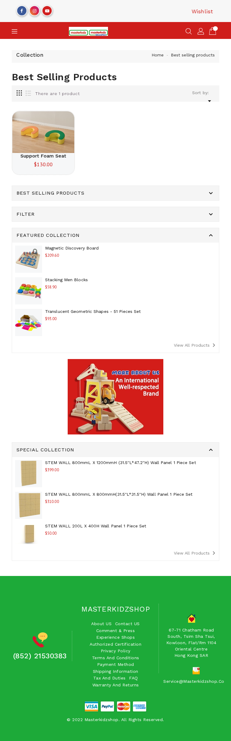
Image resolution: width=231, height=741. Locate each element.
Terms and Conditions (115, 657)
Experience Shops (115, 637)
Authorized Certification (115, 644)
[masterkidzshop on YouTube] (47, 9)
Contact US (127, 623)
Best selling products (193, 54)
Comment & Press (115, 630)
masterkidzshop (115, 609)
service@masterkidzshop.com (195, 681)
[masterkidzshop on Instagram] (34, 9)
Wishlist (202, 11)
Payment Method (115, 664)
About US (101, 623)
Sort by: (200, 92)
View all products (195, 345)
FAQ (133, 678)
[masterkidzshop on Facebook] (21, 9)
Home (158, 54)
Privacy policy (116, 650)
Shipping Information (115, 671)
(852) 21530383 (40, 656)
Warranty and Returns (115, 684)
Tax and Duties (109, 678)
